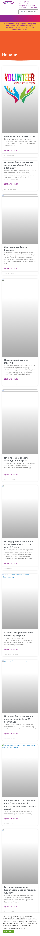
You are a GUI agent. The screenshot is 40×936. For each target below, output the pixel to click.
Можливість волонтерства (19, 136)
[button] (36, 18)
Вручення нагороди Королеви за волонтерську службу (20, 890)
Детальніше (11, 150)
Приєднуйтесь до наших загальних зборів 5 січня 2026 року (18, 165)
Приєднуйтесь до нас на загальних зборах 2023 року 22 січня (18, 544)
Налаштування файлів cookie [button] (14, 928)
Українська (31, 12)
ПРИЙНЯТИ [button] (8, 931)
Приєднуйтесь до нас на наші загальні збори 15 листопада (18, 719)
